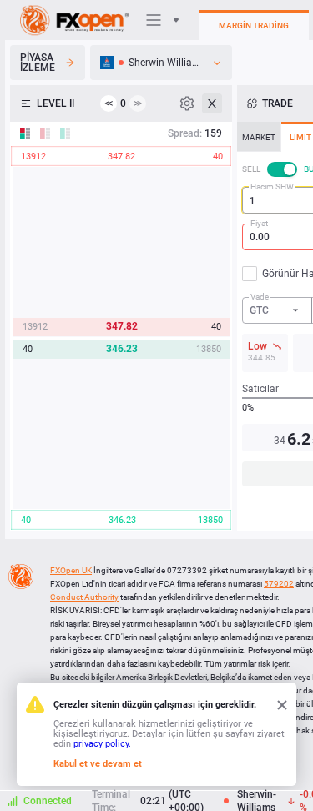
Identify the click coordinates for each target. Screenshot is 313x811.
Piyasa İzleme (37, 62)
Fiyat (259, 223)
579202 (279, 583)
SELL (251, 169)
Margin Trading (254, 25)
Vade (259, 296)
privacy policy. (102, 743)
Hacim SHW (272, 186)
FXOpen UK (71, 570)
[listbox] (161, 62)
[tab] (258, 137)
